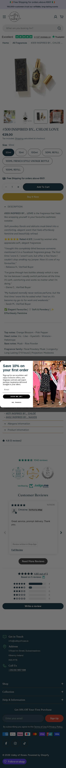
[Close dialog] (64, 363)
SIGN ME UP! (17, 396)
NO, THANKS (16, 402)
